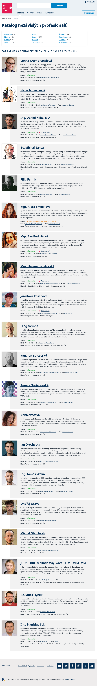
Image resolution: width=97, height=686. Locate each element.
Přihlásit (91, 2)
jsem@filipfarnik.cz (46, 194)
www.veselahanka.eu (68, 105)
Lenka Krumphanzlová (36, 61)
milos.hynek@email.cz (47, 612)
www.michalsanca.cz (67, 164)
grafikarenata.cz (68, 402)
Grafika (7, 40)
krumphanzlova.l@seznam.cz (49, 78)
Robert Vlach (22, 666)
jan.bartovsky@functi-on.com (49, 372)
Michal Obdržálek (32, 533)
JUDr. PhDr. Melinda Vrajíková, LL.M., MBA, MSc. (53, 563)
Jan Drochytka (30, 444)
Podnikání (35, 42)
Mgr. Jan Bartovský (33, 356)
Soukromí (40, 666)
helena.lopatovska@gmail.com (50, 283)
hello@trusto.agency (47, 491)
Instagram (79, 666)
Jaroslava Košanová (33, 296)
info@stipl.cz (44, 641)
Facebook (72, 666)
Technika (62, 40)
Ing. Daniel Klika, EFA (35, 118)
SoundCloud (92, 666)
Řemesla (62, 34)
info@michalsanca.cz (47, 164)
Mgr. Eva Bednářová (34, 236)
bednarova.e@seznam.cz (48, 253)
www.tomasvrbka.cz (66, 491)
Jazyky (6, 42)
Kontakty (49, 12)
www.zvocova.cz (67, 432)
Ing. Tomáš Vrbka (32, 474)
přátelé (32, 666)
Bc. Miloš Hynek (31, 595)
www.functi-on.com (71, 372)
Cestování (8, 34)
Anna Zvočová (30, 415)
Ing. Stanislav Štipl (33, 624)
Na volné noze (6, 18)
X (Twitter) (85, 666)
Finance (7, 37)
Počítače (35, 40)
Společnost (63, 37)
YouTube (59, 666)
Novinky (30, 12)
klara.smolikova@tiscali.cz (33, 224)
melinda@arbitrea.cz (47, 580)
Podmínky (50, 666)
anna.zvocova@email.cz (48, 432)
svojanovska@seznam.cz (48, 402)
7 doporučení (45, 281)
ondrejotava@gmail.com (48, 521)
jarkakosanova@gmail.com (49, 313)
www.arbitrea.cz (65, 580)
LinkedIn (65, 666)
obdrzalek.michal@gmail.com (49, 550)
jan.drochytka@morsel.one (49, 461)
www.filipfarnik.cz (64, 194)
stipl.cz (57, 641)
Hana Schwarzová (32, 90)
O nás (39, 12)
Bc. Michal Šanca (32, 147)
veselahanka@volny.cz (47, 105)
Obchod (34, 37)
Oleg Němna (29, 326)
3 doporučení (45, 311)
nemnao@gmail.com (47, 343)
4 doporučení (45, 251)
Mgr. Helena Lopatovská (37, 266)
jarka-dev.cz (68, 313)
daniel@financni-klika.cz (48, 135)
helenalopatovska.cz (73, 283)
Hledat (59, 5)
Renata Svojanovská (34, 385)
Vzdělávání (63, 42)
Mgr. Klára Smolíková (35, 207)
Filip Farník (28, 179)
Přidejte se (89, 13)
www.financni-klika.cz (69, 135)
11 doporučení (45, 132)
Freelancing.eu (4, 679)
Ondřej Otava (29, 504)
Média (34, 34)
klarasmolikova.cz (54, 224)
